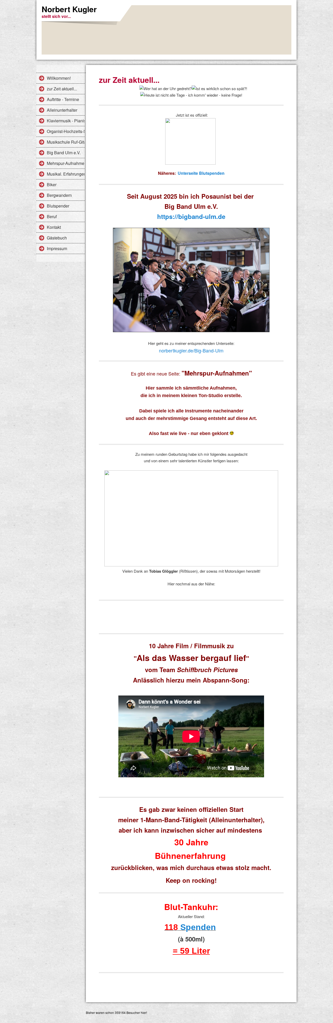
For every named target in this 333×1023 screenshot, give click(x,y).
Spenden (197, 927)
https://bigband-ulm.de (191, 216)
